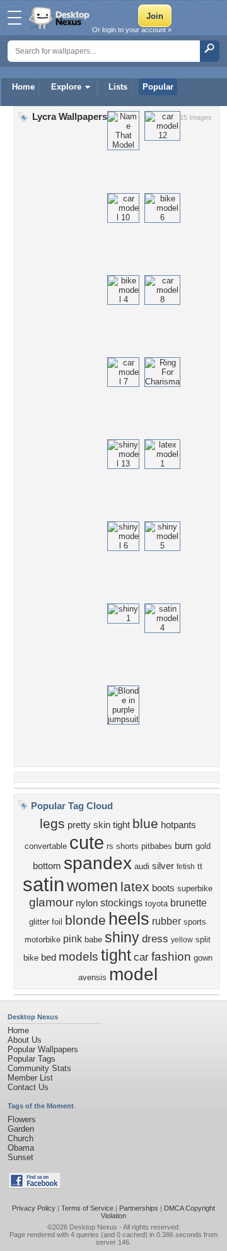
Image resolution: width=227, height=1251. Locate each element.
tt (199, 866)
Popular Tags (31, 1059)
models (78, 956)
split (203, 939)
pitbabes (156, 846)
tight (116, 955)
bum (184, 846)
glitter (39, 922)
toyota (156, 903)
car (141, 957)
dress (155, 938)
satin (43, 884)
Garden (21, 1129)
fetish (186, 866)
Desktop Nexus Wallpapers (60, 17)
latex (134, 886)
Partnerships (138, 1208)
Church (20, 1138)
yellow (182, 939)
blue (145, 823)
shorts (127, 846)
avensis (92, 977)
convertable (46, 846)
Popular (158, 87)
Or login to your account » (132, 29)
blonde (85, 920)
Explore (66, 87)
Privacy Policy (33, 1208)
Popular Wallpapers (43, 1049)
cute (86, 842)
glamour (51, 902)
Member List (30, 1077)
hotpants (178, 825)
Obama (21, 1148)
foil (57, 922)
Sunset (20, 1157)
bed (48, 957)
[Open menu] (14, 17)
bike (30, 958)
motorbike (43, 939)
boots (163, 888)
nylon (87, 903)
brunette (188, 903)
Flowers (22, 1119)
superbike (194, 888)
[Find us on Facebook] (35, 1185)
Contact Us (28, 1087)
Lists (117, 87)
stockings (121, 903)
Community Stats (39, 1068)
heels (128, 919)
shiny (122, 937)
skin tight (111, 825)
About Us (25, 1040)
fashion (171, 956)
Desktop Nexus (93, 1227)
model (133, 974)
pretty (79, 825)
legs (52, 823)
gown (203, 958)
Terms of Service (87, 1208)
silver (163, 866)
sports (194, 922)
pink (72, 939)
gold (203, 846)
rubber (166, 921)
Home (23, 87)
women (92, 885)
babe (93, 939)
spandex (98, 863)
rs (110, 846)
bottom (47, 866)
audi (141, 866)
